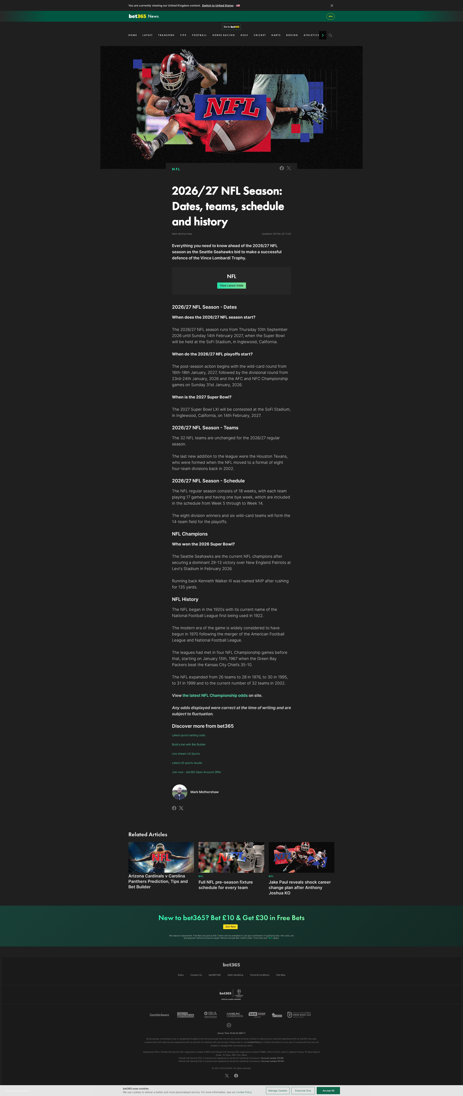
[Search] (330, 35)
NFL (176, 169)
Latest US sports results (187, 763)
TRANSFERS (166, 35)
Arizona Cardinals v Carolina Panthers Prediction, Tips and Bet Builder (158, 881)
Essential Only (303, 1090)
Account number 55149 (272, 1061)
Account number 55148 (272, 1058)
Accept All (328, 1090)
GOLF (245, 35)
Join (330, 16)
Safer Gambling (235, 975)
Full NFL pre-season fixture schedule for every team (226, 885)
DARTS (276, 35)
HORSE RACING (224, 35)
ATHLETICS (311, 35)
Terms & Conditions (259, 975)
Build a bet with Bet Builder (189, 744)
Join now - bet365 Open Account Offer (196, 772)
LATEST (148, 35)
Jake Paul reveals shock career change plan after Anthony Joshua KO (300, 888)
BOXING (292, 35)
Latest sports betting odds (188, 735)
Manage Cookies (277, 1090)
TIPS (183, 35)
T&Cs (270, 938)
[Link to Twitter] (289, 170)
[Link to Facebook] (282, 170)
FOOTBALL (199, 35)
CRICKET (260, 35)
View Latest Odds (231, 285)
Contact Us (196, 975)
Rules (181, 975)
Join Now (230, 926)
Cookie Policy (244, 1092)
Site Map (280, 975)
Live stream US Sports (186, 753)
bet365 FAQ (215, 975)
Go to (227, 26)
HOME (132, 35)
